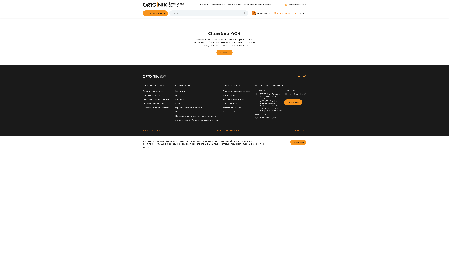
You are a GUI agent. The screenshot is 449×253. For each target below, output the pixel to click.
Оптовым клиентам (252, 5)
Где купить (180, 91)
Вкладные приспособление (156, 99)
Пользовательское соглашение (190, 112)
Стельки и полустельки (153, 91)
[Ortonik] (155, 4)
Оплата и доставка (232, 108)
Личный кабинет (231, 103)
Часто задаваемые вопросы (236, 91)
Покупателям (216, 5)
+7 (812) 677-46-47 (271, 108)
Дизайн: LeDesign (300, 130)
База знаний (233, 5)
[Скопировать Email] (305, 94)
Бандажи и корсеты (152, 95)
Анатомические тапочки (154, 103)
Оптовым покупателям (233, 99)
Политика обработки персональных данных (195, 116)
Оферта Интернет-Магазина (188, 108)
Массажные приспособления (157, 108)
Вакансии (179, 103)
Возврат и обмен (231, 112)
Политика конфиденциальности (227, 130)
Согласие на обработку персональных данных (197, 120)
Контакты (267, 5)
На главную (224, 52)
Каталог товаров (157, 13)
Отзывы (179, 95)
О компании (202, 5)
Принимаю (298, 142)
